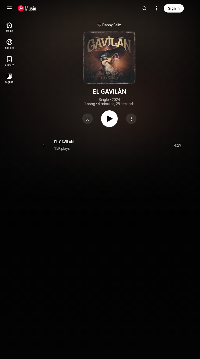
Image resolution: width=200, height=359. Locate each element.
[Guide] (9, 8)
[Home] (27, 8)
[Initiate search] (144, 8)
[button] (87, 118)
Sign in (174, 8)
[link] (9, 27)
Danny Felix (111, 25)
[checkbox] (177, 145)
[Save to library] (87, 119)
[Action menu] (131, 118)
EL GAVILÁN (64, 142)
